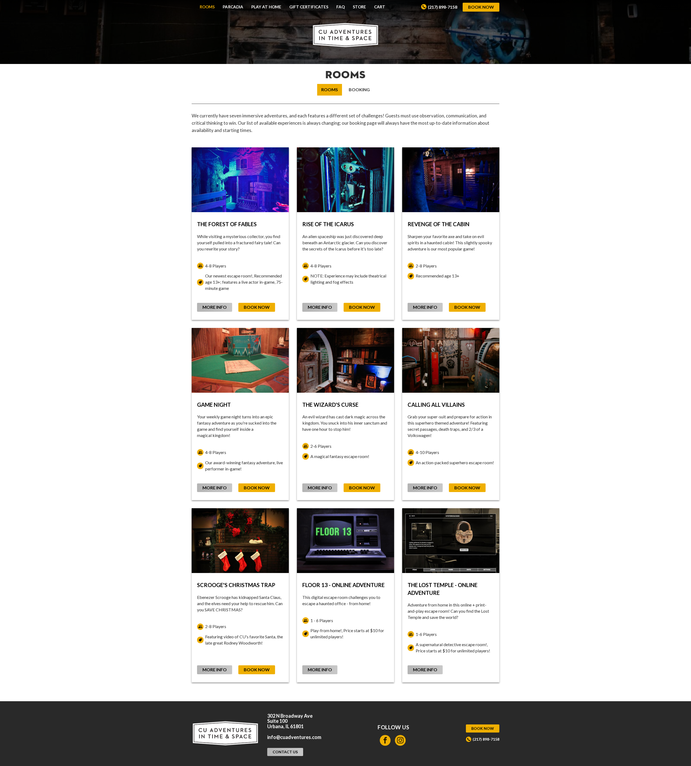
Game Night (214, 404)
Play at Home (266, 6)
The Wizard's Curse (330, 404)
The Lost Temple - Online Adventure (442, 589)
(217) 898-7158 (442, 6)
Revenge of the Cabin (438, 224)
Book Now (481, 6)
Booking (359, 89)
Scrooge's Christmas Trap (236, 585)
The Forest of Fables (227, 224)
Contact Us (285, 752)
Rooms (207, 6)
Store (359, 6)
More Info (214, 307)
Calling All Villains (436, 404)
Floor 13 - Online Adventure (343, 585)
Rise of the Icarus (328, 224)
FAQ (340, 6)
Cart (379, 6)
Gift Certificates (308, 6)
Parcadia (233, 6)
